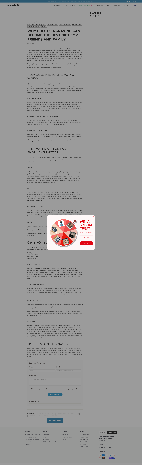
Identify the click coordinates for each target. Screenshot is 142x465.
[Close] (93, 217)
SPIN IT (86, 243)
